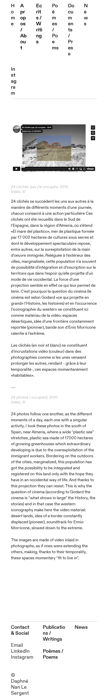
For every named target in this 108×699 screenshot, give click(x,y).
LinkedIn (20, 651)
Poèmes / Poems (55, 26)
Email (17, 645)
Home (13, 14)
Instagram (13, 81)
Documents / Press (71, 29)
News (86, 14)
